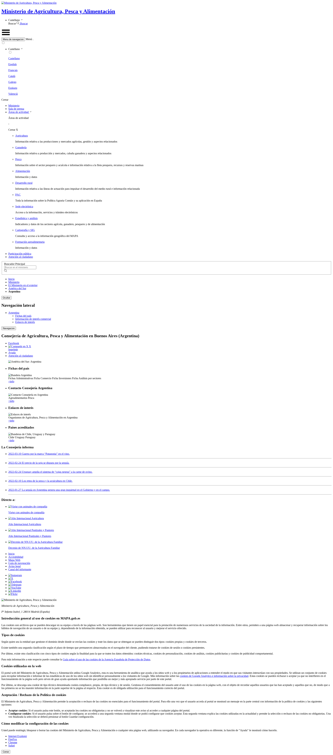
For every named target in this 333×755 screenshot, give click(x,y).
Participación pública (19, 253)
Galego (12, 82)
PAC (18, 194)
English (12, 64)
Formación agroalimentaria (30, 241)
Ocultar (6, 297)
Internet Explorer (17, 736)
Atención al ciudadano (20, 256)
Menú (29, 39)
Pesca (18, 159)
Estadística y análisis (26, 218)
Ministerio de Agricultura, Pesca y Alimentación (58, 11)
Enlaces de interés (25, 322)
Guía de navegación (19, 563)
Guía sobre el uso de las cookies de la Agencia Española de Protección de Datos (106, 659)
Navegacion (9, 328)
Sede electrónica (24, 206)
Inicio (11, 279)
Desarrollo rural (23, 182)
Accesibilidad (15, 556)
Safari (11, 745)
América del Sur (17, 288)
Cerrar (6, 751)
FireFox (12, 739)
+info (11, 381)
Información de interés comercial (33, 318)
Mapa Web (14, 560)
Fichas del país (23, 315)
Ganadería (21, 147)
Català (11, 76)
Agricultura (21, 135)
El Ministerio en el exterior (22, 285)
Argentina (13, 312)
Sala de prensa (16, 108)
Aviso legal (14, 566)
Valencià (13, 93)
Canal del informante (19, 569)
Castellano (14, 58)
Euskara (12, 87)
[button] (166, 39)
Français (13, 70)
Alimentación (22, 171)
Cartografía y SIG (25, 230)
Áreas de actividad (18, 112)
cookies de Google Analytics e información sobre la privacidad (214, 675)
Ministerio (13, 105)
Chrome (12, 742)
